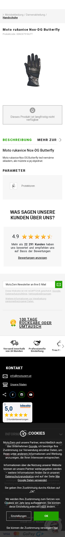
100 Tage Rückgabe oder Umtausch (35, 323)
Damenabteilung (35, 14)
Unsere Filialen (18, 384)
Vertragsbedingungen (39, 293)
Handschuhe (10, 17)
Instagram (22, 393)
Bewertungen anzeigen (32, 257)
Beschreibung (17, 140)
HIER (43, 506)
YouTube (31, 393)
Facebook (13, 393)
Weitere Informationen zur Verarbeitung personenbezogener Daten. (25, 300)
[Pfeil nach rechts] (58, 140)
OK (46, 516)
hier (56, 527)
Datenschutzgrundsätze (19, 476)
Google (33, 446)
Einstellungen (19, 516)
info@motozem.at (20, 376)
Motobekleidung (14, 14)
